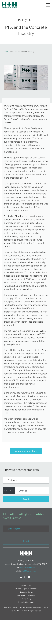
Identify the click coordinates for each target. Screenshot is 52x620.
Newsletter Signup (26, 592)
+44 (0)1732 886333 (27, 567)
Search (26, 499)
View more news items (26, 451)
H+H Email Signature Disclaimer (26, 589)
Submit (26, 541)
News (6, 52)
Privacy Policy (26, 599)
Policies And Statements (26, 595)
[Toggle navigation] (48, 5)
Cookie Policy (26, 585)
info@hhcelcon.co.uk (28, 571)
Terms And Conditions (26, 602)
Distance (8, 490)
